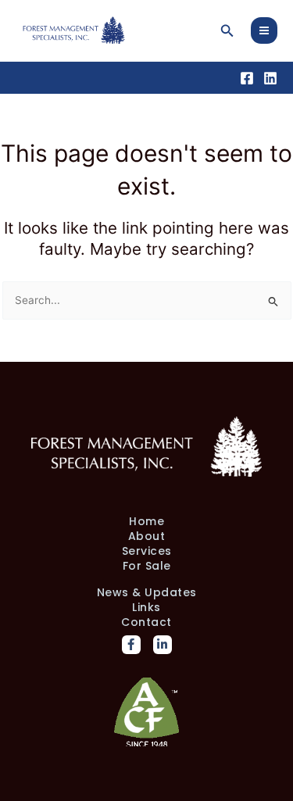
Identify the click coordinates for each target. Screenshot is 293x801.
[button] (227, 31)
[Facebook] (247, 78)
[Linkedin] (270, 78)
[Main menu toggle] (264, 31)
